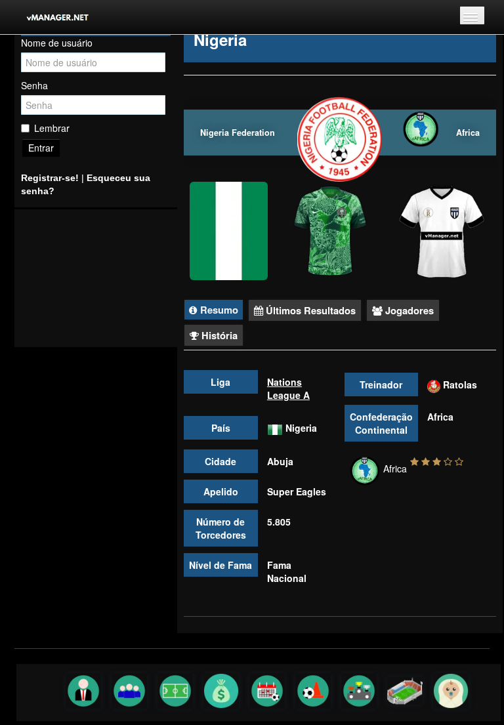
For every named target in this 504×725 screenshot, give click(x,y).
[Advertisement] (96, 278)
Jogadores (408, 310)
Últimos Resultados (309, 310)
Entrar (41, 147)
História (218, 335)
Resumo (218, 309)
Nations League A (288, 388)
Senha (34, 85)
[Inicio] (49, 17)
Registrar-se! (50, 178)
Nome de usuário (57, 42)
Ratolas (460, 384)
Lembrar (52, 128)
